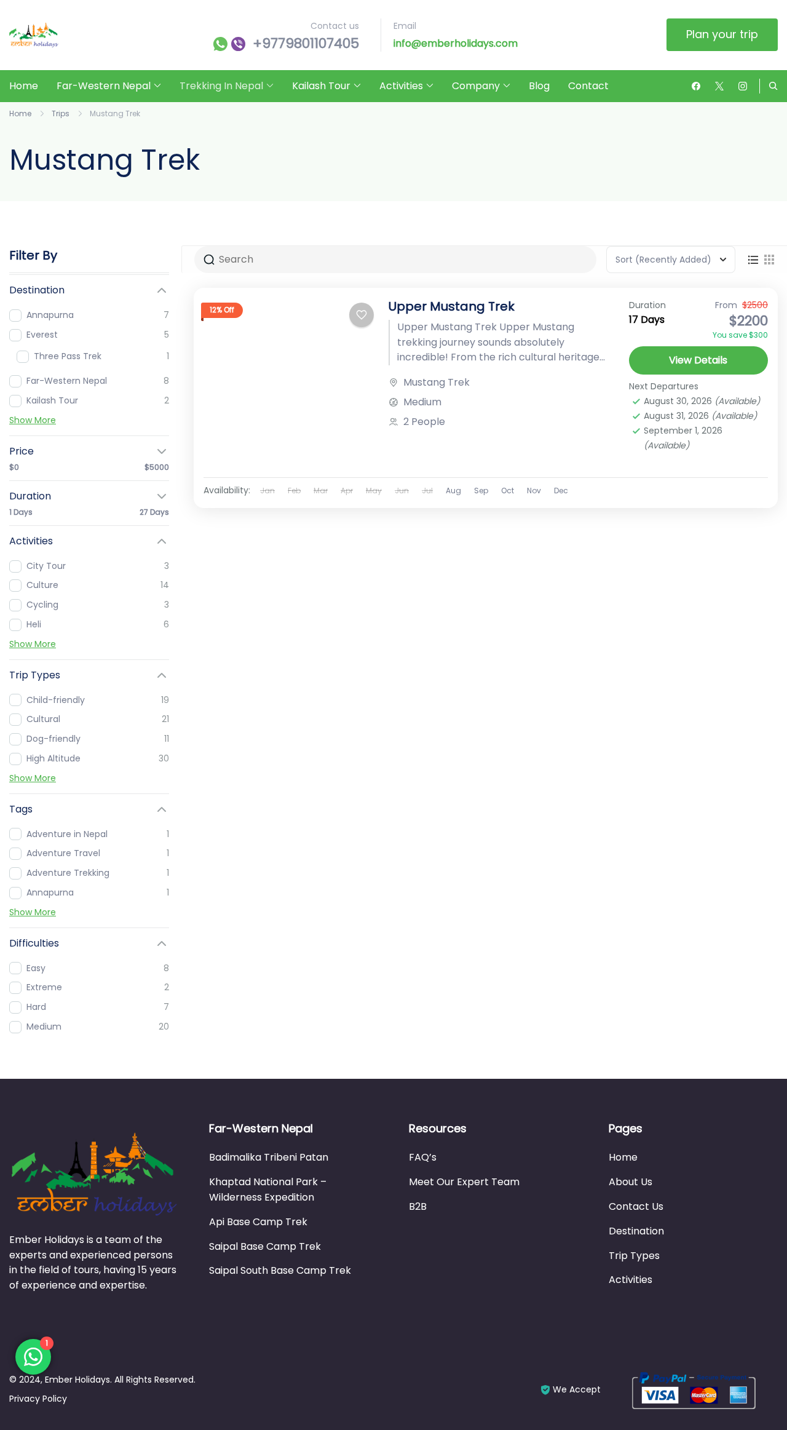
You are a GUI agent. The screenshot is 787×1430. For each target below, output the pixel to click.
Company (476, 86)
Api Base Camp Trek (258, 1222)
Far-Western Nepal (104, 86)
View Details (698, 360)
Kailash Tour (321, 86)
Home (23, 86)
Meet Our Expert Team (464, 1182)
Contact (588, 86)
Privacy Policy (38, 1398)
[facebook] (696, 86)
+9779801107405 (306, 44)
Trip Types (634, 1256)
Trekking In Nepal (221, 86)
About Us (630, 1182)
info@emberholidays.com (456, 43)
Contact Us (636, 1206)
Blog (539, 86)
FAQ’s (423, 1157)
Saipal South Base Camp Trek (280, 1270)
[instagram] (742, 86)
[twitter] (719, 86)
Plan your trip (722, 34)
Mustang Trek (436, 382)
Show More (32, 420)
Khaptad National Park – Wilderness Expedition (267, 1189)
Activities (401, 86)
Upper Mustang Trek (452, 306)
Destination (636, 1231)
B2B (418, 1206)
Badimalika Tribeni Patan (268, 1157)
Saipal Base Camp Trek (265, 1246)
